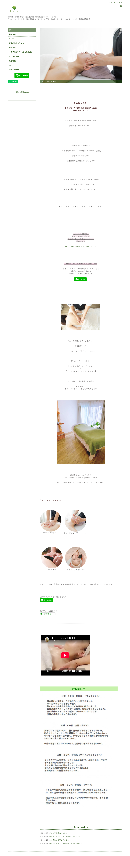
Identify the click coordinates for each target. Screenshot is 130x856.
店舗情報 (12, 61)
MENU (11, 39)
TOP (11, 30)
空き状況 (12, 47)
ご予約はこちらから (16, 43)
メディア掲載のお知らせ (58, 849)
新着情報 (12, 34)
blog (10, 65)
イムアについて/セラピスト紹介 (21, 52)
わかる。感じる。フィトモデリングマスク (65, 852)
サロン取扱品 (14, 56)
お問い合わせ (14, 69)
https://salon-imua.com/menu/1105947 (81, 262)
